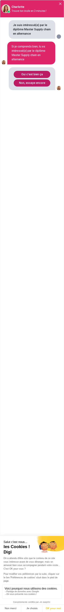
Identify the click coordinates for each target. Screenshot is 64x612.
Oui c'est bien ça (32, 74)
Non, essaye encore (32, 83)
